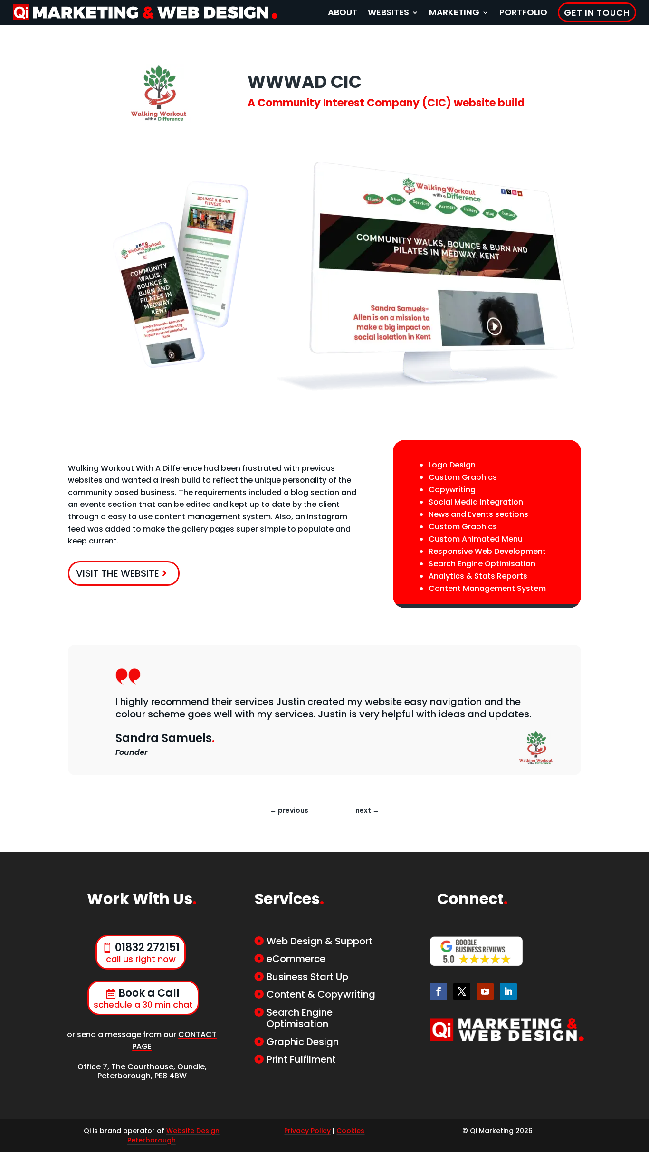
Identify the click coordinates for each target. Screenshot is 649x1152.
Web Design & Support (319, 941)
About (342, 12)
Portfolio (523, 12)
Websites (388, 12)
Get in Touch (597, 13)
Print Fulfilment (301, 1059)
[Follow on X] (461, 991)
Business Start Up (307, 977)
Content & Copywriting (321, 994)
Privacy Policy (307, 1130)
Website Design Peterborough (173, 1135)
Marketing (454, 12)
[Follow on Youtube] (485, 991)
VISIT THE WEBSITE (117, 573)
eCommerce (296, 958)
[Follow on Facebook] (438, 991)
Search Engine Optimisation (300, 1018)
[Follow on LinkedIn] (508, 991)
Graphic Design (303, 1042)
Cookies (350, 1130)
